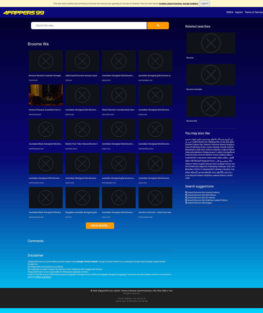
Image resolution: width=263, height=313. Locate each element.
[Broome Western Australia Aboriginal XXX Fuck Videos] (46, 71)
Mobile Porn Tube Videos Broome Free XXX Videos (88, 144)
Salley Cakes (225, 155)
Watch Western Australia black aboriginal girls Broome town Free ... (132, 109)
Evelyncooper (209, 152)
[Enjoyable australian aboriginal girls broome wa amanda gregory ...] (82, 207)
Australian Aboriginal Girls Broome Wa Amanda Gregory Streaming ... (169, 109)
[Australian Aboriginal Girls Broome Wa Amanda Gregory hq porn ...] (46, 173)
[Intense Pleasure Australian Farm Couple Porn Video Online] (46, 105)
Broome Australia (194, 89)
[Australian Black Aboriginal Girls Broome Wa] (46, 139)
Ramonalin (212, 157)
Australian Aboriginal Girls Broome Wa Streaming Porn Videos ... (94, 109)
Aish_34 (230, 166)
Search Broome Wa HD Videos (201, 197)
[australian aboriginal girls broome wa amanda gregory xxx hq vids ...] (119, 173)
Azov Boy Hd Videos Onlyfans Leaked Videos (205, 175)
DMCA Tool (167, 290)
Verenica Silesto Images (222, 144)
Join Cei (227, 172)
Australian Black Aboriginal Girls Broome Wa (48, 144)
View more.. (100, 225)
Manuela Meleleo (194, 152)
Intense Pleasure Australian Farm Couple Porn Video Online (55, 109)
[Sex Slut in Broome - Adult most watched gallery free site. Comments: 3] (155, 207)
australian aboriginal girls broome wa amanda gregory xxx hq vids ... (132, 178)
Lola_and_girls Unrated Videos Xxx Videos (209, 143)
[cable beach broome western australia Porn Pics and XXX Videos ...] (82, 71)
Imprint (239, 12)
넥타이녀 (198, 169)
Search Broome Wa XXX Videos (201, 195)
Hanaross (202, 157)
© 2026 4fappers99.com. (102, 290)
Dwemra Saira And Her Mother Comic (202, 155)
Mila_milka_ (223, 157)
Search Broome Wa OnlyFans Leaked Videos (207, 200)
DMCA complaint (43, 277)
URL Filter (157, 290)
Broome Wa (191, 121)
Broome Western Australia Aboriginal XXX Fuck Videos (53, 75)
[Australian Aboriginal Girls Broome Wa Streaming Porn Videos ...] (82, 105)
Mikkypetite (214, 142)
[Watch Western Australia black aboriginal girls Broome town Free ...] (119, 105)
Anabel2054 (190, 157)
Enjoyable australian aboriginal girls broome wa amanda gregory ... (94, 212)
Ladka (219, 152)
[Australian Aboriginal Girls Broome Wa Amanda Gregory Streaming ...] (155, 105)
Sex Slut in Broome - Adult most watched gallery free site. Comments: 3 (171, 212)
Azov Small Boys (192, 147)
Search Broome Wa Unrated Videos (203, 192)
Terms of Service (254, 12)
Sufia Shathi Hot (200, 142)
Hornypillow (228, 152)
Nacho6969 (208, 169)
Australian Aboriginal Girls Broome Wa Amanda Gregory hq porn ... (58, 178)
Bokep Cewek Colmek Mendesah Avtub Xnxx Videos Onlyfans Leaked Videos (210, 148)
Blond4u (189, 169)
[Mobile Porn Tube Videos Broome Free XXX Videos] (82, 139)
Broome (190, 57)
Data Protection (144, 290)
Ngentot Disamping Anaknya (212, 166)
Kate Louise (206, 147)
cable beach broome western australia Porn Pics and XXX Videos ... (95, 75)
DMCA (229, 12)
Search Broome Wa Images (199, 202)
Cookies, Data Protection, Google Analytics (178, 3)
